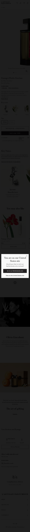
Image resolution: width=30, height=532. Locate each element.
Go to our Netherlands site (15, 271)
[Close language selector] (27, 256)
